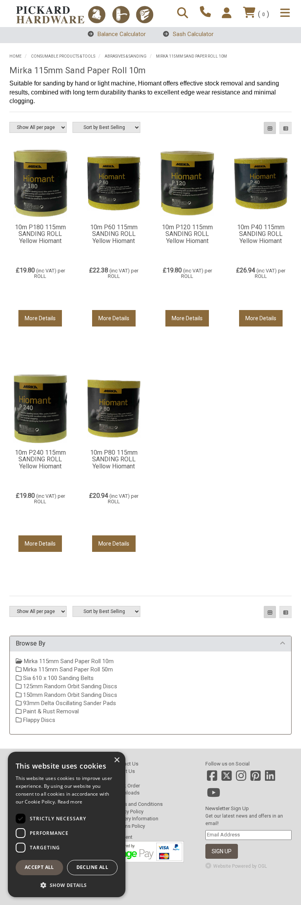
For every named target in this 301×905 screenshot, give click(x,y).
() (263, 14)
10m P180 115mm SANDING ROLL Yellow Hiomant (40, 234)
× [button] (117, 760)
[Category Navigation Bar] (286, 13)
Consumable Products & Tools (63, 56)
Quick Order (126, 786)
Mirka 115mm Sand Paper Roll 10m (191, 56)
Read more (70, 801)
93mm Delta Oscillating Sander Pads (69, 703)
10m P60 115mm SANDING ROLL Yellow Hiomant (114, 234)
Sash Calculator (192, 34)
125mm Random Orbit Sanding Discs (69, 686)
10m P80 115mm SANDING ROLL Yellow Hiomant (114, 459)
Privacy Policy (128, 811)
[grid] (270, 128)
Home (15, 56)
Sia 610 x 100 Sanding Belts (58, 678)
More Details (40, 318)
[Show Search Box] (184, 13)
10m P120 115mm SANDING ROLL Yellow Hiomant (187, 234)
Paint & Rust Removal (50, 711)
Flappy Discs (38, 720)
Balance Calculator (121, 34)
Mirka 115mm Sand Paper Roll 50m (67, 669)
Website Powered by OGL (240, 866)
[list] (285, 128)
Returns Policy (129, 826)
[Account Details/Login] (228, 13)
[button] (67, 884)
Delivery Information (135, 819)
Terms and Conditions (138, 804)
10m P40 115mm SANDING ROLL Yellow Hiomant (261, 234)
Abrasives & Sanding (126, 56)
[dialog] (66, 824)
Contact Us (125, 764)
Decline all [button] (92, 867)
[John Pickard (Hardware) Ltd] (84, 14)
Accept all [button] (39, 867)
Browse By (30, 643)
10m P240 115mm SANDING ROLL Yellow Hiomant (40, 459)
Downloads (126, 793)
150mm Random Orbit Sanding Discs (69, 694)
